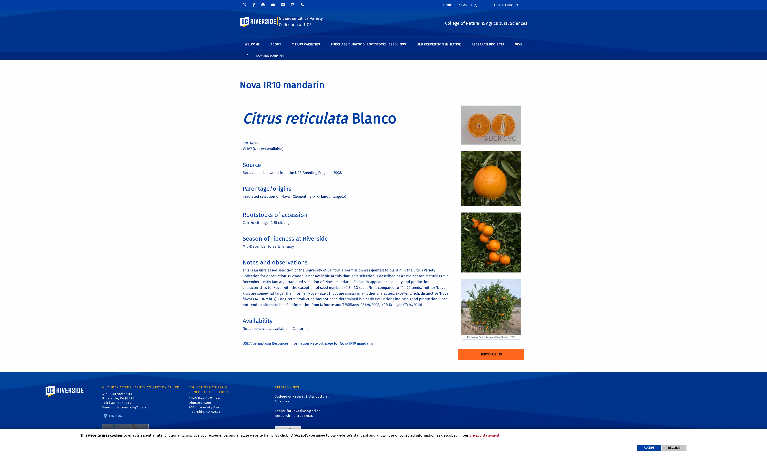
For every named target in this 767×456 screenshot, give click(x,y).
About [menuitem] (275, 44)
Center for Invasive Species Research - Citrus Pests (297, 413)
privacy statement (484, 435)
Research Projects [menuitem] (488, 44)
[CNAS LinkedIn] (292, 5)
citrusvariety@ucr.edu (132, 407)
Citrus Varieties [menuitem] (306, 44)
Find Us (115, 416)
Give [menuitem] (518, 44)
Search (465, 5)
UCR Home (444, 5)
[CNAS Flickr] (283, 5)
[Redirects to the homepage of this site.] (247, 56)
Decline (674, 448)
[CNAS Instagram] (263, 5)
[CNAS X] (245, 5)
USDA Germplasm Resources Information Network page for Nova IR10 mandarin (308, 343)
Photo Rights (491, 354)
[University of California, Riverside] (65, 397)
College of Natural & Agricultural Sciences (302, 399)
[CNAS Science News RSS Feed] (302, 5)
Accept (649, 448)
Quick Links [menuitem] (504, 5)
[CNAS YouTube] (273, 5)
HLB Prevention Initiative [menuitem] (439, 44)
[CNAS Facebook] (254, 5)
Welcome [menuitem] (252, 44)
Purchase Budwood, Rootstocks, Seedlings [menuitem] (368, 44)
